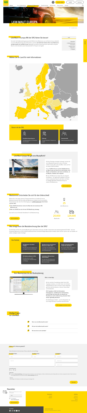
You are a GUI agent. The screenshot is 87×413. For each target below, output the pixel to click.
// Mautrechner (72, 47)
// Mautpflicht (72, 41)
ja (11, 370)
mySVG (70, 2)
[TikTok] (19, 410)
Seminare (80, 2)
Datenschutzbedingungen (15, 399)
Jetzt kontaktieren (66, 186)
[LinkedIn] (10, 410)
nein (15, 370)
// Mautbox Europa (72, 46)
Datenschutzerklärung (18, 374)
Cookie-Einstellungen (74, 400)
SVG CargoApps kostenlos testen (63, 305)
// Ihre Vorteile (72, 44)
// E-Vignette (73, 49)
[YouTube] (17, 410)
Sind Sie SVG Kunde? (12, 368)
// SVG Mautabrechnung (71, 43)
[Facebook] (14, 410)
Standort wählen (60, 2)
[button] (21, 5)
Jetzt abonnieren (14, 402)
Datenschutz (11, 372)
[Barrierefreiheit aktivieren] (53, 2)
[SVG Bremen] (6, 3)
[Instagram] (12, 410)
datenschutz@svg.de (31, 375)
